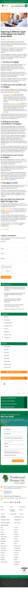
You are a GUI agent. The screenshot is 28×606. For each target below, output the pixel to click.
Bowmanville (4, 536)
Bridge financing (8, 326)
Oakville (3, 555)
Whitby (15, 559)
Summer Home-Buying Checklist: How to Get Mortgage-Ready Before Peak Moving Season (14, 294)
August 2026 (7, 346)
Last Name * (7, 433)
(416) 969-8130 (8, 493)
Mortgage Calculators (12, 510)
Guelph (16, 532)
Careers (2, 509)
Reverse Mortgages (5, 522)
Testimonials (22, 506)
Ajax (2, 527)
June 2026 (6, 352)
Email (2, 253)
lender (2, 178)
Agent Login (17, 522)
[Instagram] (17, 502)
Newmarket (3, 550)
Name (2, 248)
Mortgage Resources (8, 407)
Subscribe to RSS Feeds (15, 372)
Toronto (16, 555)
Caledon (3, 543)
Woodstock (16, 564)
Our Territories (4, 525)
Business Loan (7, 334)
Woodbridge (17, 562)
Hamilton (16, 534)
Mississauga (4, 546)
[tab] (14, 378)
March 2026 (7, 361)
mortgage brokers (9, 210)
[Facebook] (19, 502)
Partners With (6, 378)
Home (2, 506)
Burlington (3, 541)
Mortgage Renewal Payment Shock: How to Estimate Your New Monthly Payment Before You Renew (14, 289)
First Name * (7, 429)
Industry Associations (8, 401)
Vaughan (16, 557)
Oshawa (3, 557)
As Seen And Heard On (9, 398)
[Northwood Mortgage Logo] (5, 5)
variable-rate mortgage (15, 103)
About (11, 506)
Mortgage (3, 517)
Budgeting (6, 331)
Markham (16, 541)
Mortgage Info (18, 519)
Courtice (16, 529)
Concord (16, 527)
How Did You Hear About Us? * (10, 450)
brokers (6, 328)
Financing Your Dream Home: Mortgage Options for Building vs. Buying (13, 305)
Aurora (2, 529)
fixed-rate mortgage (9, 94)
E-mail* (6, 446)
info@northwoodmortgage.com (12, 496)
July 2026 (6, 349)
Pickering (3, 559)
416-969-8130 (7, 491)
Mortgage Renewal (5, 519)
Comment (3, 241)
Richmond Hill (17, 546)
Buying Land (7, 337)
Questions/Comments (10, 455)
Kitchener (16, 536)
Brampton (3, 539)
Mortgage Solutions (19, 517)
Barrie (2, 532)
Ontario (2, 552)
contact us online (13, 224)
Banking (6, 317)
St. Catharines (17, 550)
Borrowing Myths (8, 323)
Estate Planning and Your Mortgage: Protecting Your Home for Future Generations (13, 300)
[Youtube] (10, 502)
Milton (15, 543)
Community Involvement (9, 404)
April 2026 (6, 358)
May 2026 (6, 355)
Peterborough (4, 562)
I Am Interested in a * (8, 442)
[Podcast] (13, 502)
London (16, 539)
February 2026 (7, 364)
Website (3, 258)
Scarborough (17, 548)
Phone (13, 438)
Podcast (21, 509)
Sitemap (21, 514)
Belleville (3, 534)
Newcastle (3, 548)
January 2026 (7, 367)
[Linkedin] (15, 502)
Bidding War (7, 320)
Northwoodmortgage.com (20, 576)
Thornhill (16, 552)
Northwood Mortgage (11, 39)
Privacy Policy (13, 514)
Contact (2, 514)
